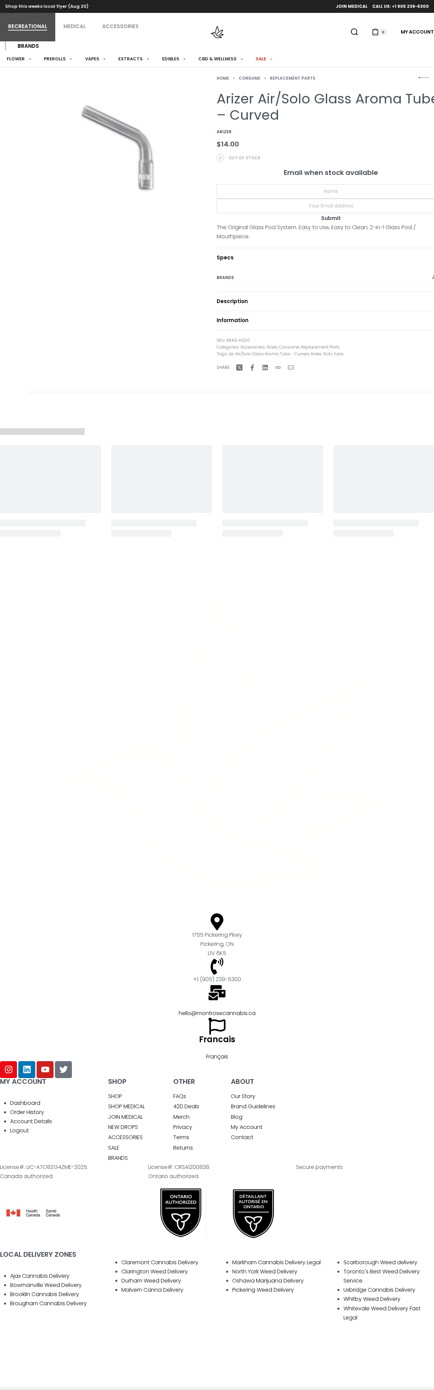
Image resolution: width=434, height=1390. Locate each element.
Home (223, 78)
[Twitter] (63, 1069)
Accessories (252, 347)
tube (338, 354)
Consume (249, 78)
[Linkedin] (26, 1069)
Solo (327, 354)
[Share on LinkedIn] (265, 367)
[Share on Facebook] (252, 367)
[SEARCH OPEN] (354, 32)
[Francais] (217, 1026)
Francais (217, 1039)
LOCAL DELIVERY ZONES (38, 1254)
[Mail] (291, 367)
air (231, 354)
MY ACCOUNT (23, 1081)
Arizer (272, 347)
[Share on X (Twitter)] (239, 367)
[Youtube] (45, 1069)
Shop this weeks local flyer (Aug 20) (46, 6)
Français (217, 1056)
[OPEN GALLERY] (120, 147)
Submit (331, 218)
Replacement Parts (292, 78)
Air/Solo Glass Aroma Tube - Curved (272, 354)
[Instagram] (8, 1069)
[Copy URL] (278, 367)
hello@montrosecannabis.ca (217, 1013)
